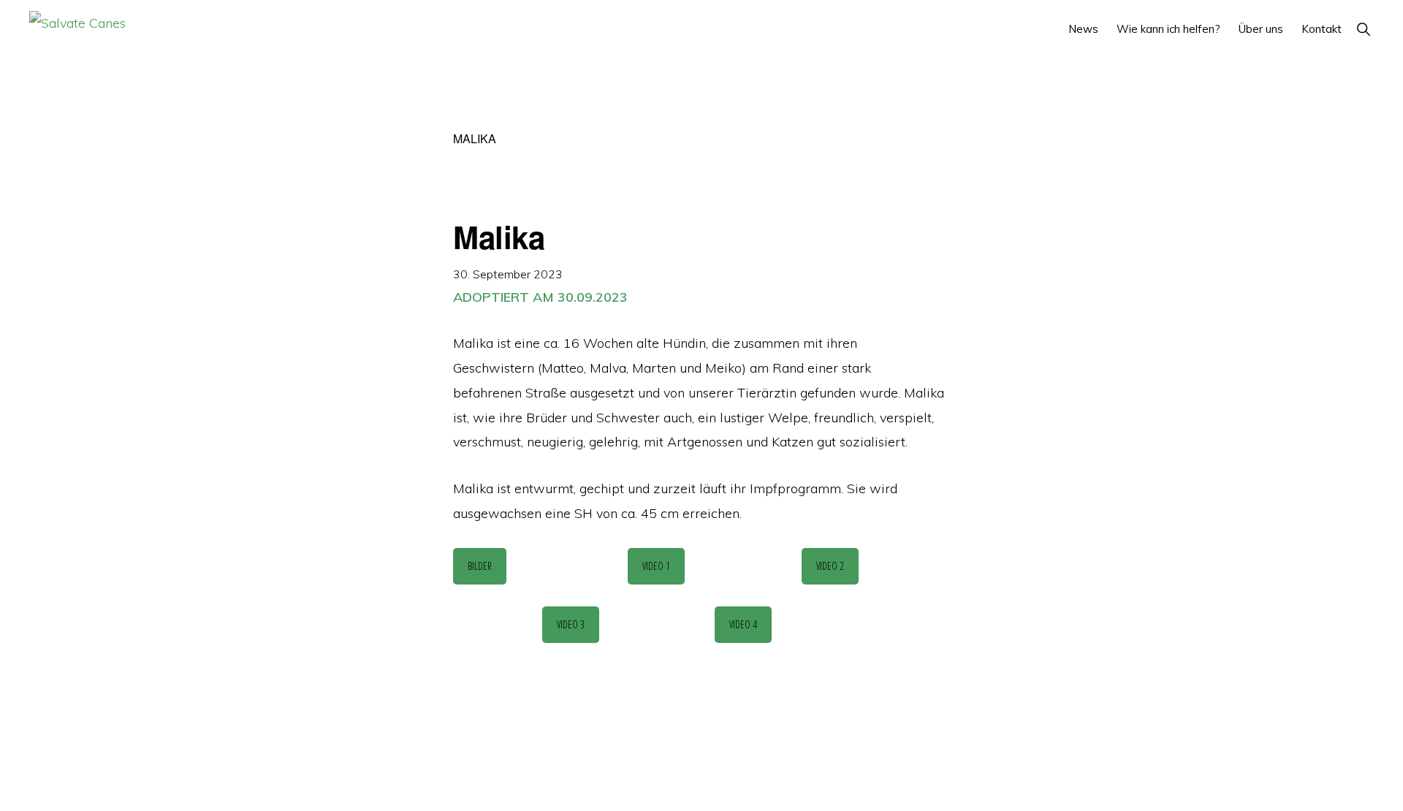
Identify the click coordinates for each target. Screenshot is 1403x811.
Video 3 (571, 624)
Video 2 (830, 566)
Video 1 (656, 566)
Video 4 (743, 624)
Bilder (480, 566)
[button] (1363, 29)
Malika (498, 237)
